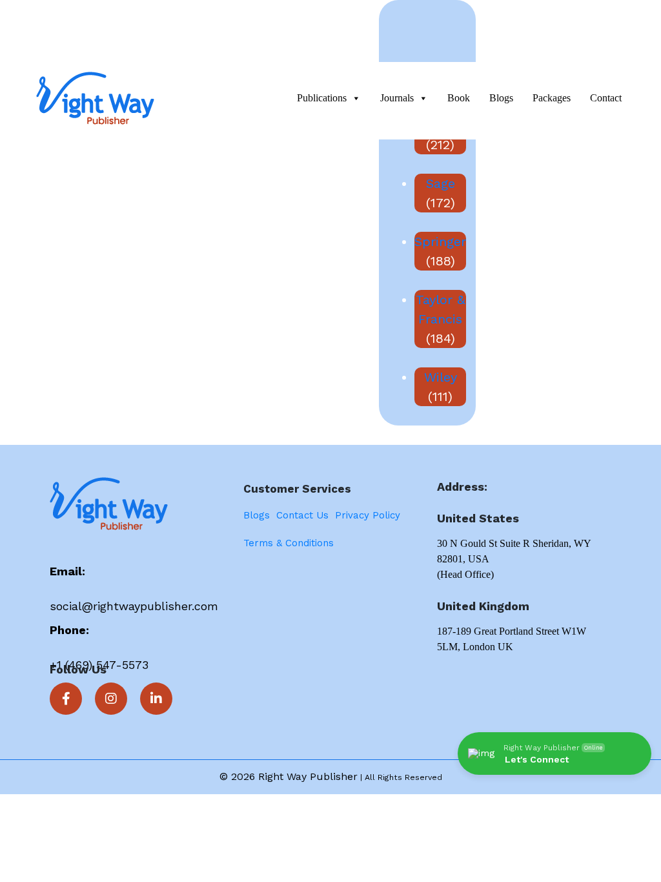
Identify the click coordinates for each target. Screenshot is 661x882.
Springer (440, 241)
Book (458, 97)
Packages (552, 97)
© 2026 (238, 776)
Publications (322, 97)
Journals (397, 97)
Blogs (501, 97)
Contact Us (302, 515)
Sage (440, 183)
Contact (606, 97)
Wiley (440, 377)
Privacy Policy (367, 515)
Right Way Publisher (308, 776)
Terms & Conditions (288, 543)
